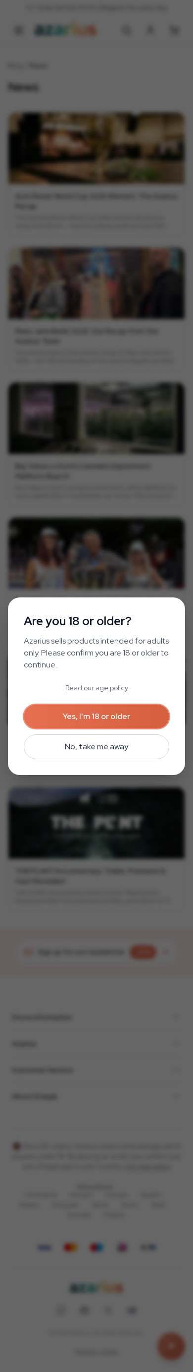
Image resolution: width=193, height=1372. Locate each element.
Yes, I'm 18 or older (96, 716)
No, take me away (96, 746)
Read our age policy (96, 687)
